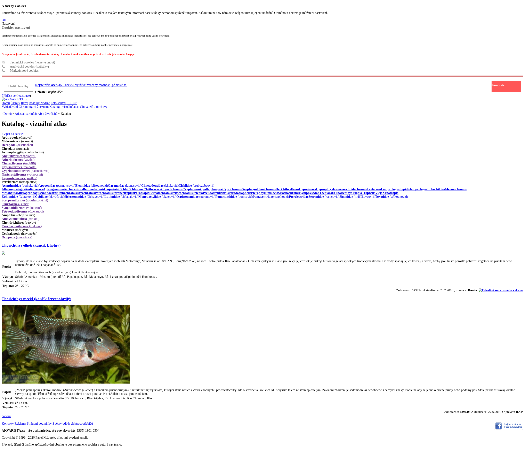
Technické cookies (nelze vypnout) (32, 62)
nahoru (6, 416)
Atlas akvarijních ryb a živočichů (36, 113)
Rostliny (34, 103)
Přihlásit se (9, 95)
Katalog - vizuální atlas (64, 106)
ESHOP (71, 103)
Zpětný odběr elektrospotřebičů (72, 423)
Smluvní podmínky (39, 423)
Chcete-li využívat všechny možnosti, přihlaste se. (81, 85)
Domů (6, 103)
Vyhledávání (10, 106)
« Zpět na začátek (13, 134)
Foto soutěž (58, 103)
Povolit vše (498, 85)
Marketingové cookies (24, 70)
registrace (23, 95)
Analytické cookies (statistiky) (29, 66)
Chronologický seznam (34, 106)
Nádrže (45, 103)
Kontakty (8, 423)
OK (4, 20)
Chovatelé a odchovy (93, 106)
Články (15, 103)
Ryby (24, 103)
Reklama (20, 423)
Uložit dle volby (18, 86)
